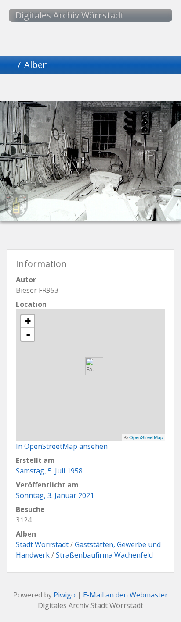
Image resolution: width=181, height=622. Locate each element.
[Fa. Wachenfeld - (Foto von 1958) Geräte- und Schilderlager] (90, 366)
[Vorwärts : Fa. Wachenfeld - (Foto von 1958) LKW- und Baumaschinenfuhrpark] (135, 88)
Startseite (10, 64)
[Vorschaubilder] (75, 88)
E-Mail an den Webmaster (125, 595)
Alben (36, 65)
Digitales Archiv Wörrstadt (69, 15)
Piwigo (65, 595)
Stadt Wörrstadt (42, 544)
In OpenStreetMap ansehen (62, 446)
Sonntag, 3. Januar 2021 (55, 495)
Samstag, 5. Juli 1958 (49, 471)
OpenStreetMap (146, 437)
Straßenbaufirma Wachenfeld (104, 555)
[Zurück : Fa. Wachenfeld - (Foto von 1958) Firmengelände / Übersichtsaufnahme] (46, 88)
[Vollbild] (105, 88)
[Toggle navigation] (157, 15)
